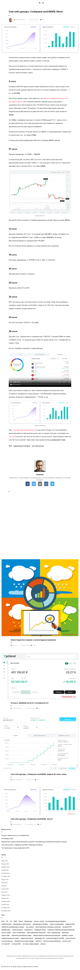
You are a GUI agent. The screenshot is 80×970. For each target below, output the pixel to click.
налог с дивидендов (53, 932)
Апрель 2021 (5, 889)
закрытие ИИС (70, 924)
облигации (65, 932)
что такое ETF (5, 944)
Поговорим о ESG (7, 838)
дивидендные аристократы (22, 924)
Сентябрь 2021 (5, 876)
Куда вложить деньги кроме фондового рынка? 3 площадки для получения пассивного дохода (34, 841)
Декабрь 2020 (5, 901)
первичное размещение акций (21, 935)
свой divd (38, 941)
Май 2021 (4, 885)
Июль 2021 (4, 882)
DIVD (10, 446)
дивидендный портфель (21, 446)
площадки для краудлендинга (24, 430)
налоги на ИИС (6, 932)
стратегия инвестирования (52, 941)
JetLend (12, 436)
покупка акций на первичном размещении (46, 935)
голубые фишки (6, 924)
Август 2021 (5, 879)
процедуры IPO (40, 938)
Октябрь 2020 (5, 907)
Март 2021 (4, 892)
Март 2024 (4, 861)
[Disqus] (40, 519)
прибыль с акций (67, 935)
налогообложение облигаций (36, 932)
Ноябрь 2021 (5, 870)
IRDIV (15, 921)
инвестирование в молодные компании (48, 927)
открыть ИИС (5, 935)
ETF (7, 921)
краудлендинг (6, 929)
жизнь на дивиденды (57, 924)
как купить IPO (67, 927)
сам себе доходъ (38, 446)
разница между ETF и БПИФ (55, 938)
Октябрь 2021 (5, 873)
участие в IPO (66, 941)
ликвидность (28, 929)
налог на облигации (18, 932)
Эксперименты (20, 19)
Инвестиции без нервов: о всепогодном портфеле (33, 640)
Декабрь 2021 (5, 867)
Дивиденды (28, 921)
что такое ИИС (16, 944)
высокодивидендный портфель (55, 921)
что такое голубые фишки (30, 944)
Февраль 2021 (5, 895)
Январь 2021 (5, 898)
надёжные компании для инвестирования (61, 929)
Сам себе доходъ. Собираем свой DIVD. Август (32, 819)
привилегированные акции (10, 938)
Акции (21, 921)
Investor (40, 474)
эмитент (43, 944)
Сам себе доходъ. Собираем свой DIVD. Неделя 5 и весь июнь (39, 774)
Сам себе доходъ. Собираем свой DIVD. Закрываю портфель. (22, 845)
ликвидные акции (40, 929)
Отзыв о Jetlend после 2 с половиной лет (30, 703)
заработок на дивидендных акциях (12, 927)
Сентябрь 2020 (5, 910)
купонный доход (17, 929)
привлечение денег (27, 938)
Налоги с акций (39, 921)
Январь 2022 (5, 864)
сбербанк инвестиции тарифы (24, 941)
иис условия (30, 927)
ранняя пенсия (70, 938)
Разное (14, 645)
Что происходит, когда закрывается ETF (15, 848)
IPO (11, 921)
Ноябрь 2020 (5, 904)
